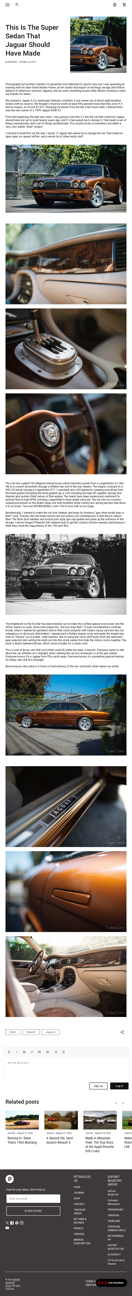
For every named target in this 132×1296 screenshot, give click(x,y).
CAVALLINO (114, 1221)
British (13, 1032)
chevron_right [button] (123, 1103)
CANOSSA (113, 1215)
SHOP (77, 1198)
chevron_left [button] (116, 1103)
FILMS (77, 1187)
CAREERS (79, 1234)
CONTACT (79, 1204)
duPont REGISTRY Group (13, 1282)
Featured (31, 1032)
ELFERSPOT (114, 1254)
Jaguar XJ (51, 1032)
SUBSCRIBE (33, 1211)
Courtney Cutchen (34, 84)
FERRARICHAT (115, 1209)
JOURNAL (79, 1192)
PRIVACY (79, 1228)
